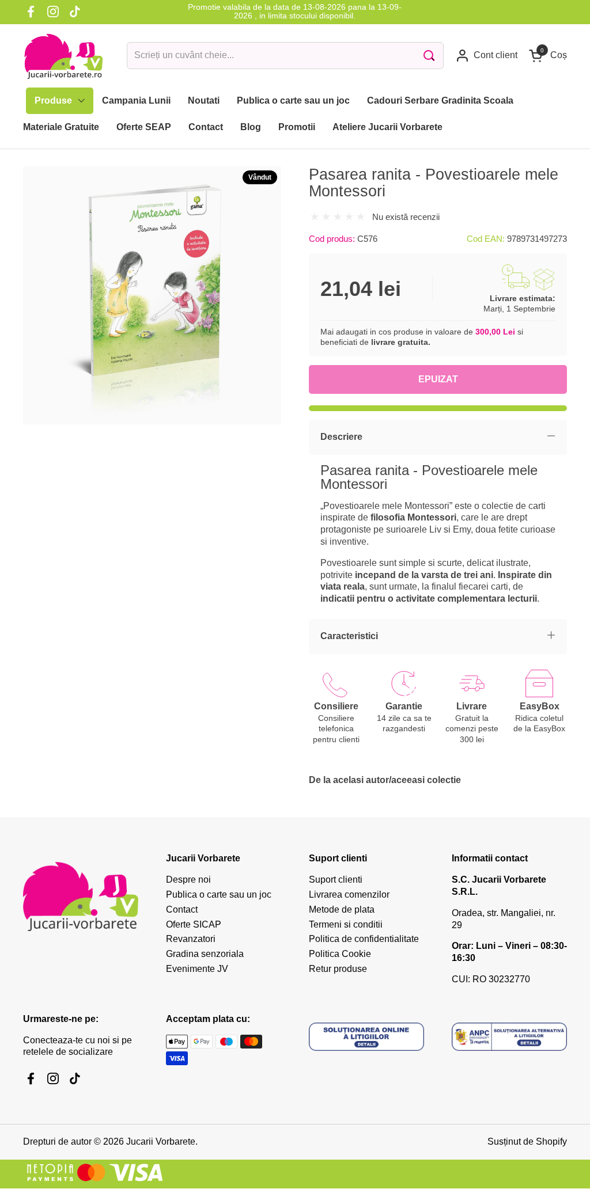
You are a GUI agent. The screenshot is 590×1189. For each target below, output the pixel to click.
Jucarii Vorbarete (160, 1141)
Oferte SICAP (193, 924)
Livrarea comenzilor (349, 894)
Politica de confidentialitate (364, 939)
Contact (182, 909)
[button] (548, 55)
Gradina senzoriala (205, 954)
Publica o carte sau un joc (218, 894)
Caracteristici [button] (349, 636)
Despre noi (188, 879)
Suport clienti (335, 879)
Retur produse (338, 969)
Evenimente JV (197, 969)
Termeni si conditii (346, 924)
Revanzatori (190, 939)
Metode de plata (342, 909)
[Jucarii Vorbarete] (63, 56)
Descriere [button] (341, 437)
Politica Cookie (340, 954)
